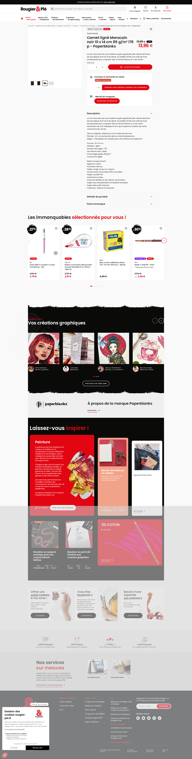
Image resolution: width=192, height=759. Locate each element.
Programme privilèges (95, 702)
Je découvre (133, 616)
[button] (155, 9)
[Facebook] (138, 718)
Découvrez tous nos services (49, 685)
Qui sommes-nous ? (119, 732)
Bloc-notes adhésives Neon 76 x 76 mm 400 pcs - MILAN (112, 263)
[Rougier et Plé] (30, 706)
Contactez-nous (66, 706)
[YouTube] (143, 718)
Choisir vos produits (150, 275)
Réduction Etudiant (93, 706)
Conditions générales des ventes (110, 751)
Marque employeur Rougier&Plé (119, 737)
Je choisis (40, 616)
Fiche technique (96, 203)
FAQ (61, 710)
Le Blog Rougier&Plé (93, 718)
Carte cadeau (65, 702)
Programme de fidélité (95, 714)
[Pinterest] (149, 718)
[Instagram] (154, 718)
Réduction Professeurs (120, 714)
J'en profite (86, 616)
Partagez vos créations (96, 383)
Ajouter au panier (132, 67)
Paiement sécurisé (150, 751)
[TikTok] (159, 718)
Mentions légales (27, 750)
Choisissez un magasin (107, 101)
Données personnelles (132, 751)
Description (93, 113)
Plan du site (165, 751)
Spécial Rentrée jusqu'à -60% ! (96, 2)
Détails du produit (97, 196)
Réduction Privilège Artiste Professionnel (120, 709)
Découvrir (138, 511)
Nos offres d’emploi (121, 742)
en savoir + (92, 410)
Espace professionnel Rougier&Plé (120, 719)
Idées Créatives (92, 722)
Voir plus (90, 62)
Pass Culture (90, 710)
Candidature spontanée (121, 728)
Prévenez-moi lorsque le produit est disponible (126, 87)
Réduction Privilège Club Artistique (121, 703)
